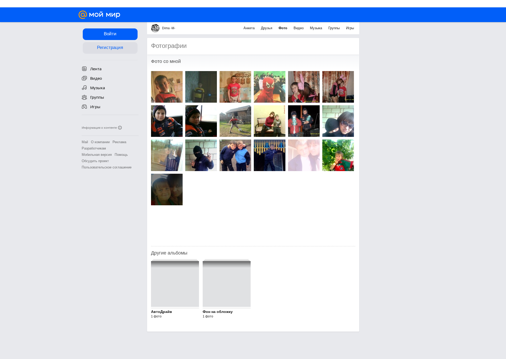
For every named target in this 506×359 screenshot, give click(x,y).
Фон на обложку (218, 312)
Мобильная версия (97, 155)
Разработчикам (94, 148)
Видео (299, 28)
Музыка (316, 28)
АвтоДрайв (161, 312)
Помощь (121, 155)
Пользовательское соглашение (107, 167)
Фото (283, 28)
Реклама (119, 142)
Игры (350, 28)
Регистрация (110, 47)
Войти (110, 33)
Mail (85, 142)
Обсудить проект (95, 161)
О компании (100, 142)
